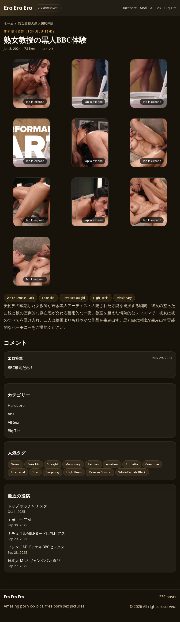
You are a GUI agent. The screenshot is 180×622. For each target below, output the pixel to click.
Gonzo (15, 464)
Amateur (112, 464)
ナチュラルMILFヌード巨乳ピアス (36, 533)
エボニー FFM (19, 519)
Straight (52, 464)
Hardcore (129, 7)
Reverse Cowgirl (74, 298)
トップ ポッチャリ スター (29, 506)
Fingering (52, 472)
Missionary (124, 298)
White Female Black (20, 298)
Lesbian (93, 464)
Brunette (131, 464)
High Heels (100, 298)
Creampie (152, 464)
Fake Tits (48, 298)
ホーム (9, 23)
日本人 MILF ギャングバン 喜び (34, 560)
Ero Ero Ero (18, 7)
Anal (143, 7)
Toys (35, 472)
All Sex (155, 7)
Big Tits (170, 7)
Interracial (18, 472)
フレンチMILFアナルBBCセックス (36, 547)
